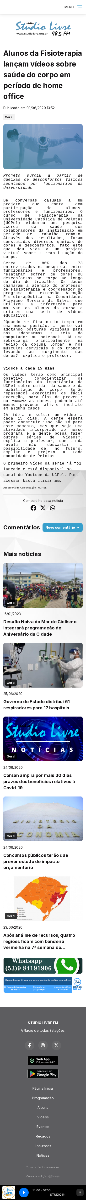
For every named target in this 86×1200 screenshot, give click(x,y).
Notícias (43, 1155)
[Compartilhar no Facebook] (33, 508)
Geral (9, 117)
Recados (43, 1136)
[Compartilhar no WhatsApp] (52, 508)
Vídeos (43, 1117)
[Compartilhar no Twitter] (43, 508)
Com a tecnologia (36, 1176)
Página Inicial (43, 1088)
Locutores (43, 1146)
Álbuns (43, 1107)
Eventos (43, 1127)
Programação (43, 1098)
